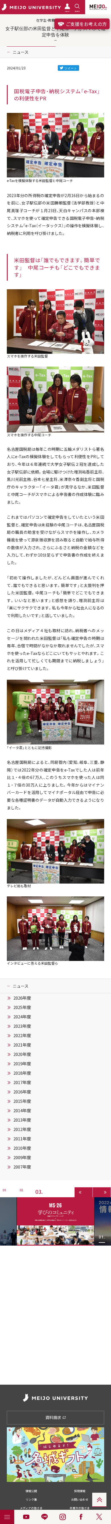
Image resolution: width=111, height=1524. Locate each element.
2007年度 (22, 1167)
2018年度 (22, 1073)
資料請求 (53, 1417)
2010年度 (22, 1148)
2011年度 (22, 1139)
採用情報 (79, 1491)
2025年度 (22, 1007)
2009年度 (22, 1157)
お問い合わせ (79, 1499)
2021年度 (22, 1045)
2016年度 (22, 1092)
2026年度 (22, 998)
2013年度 (22, 1120)
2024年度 (22, 1017)
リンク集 (31, 1499)
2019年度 (22, 1063)
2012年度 (22, 1129)
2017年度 (22, 1082)
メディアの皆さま (31, 1508)
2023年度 (22, 1026)
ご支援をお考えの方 (86, 23)
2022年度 (22, 1035)
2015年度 (22, 1101)
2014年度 (22, 1110)
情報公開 (31, 1491)
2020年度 (22, 1054)
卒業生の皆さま (80, 1508)
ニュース (20, 52)
